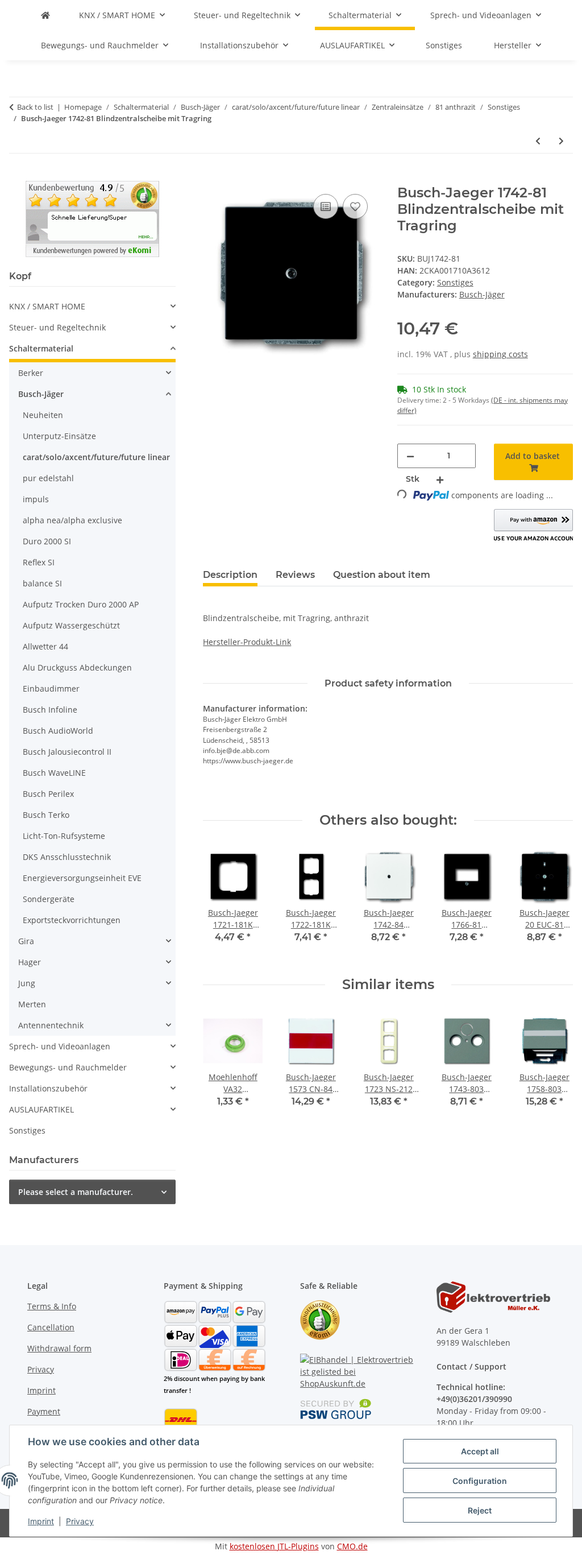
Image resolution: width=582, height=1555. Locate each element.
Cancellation (50, 1327)
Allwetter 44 (45, 646)
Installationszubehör (48, 1088)
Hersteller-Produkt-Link (247, 641)
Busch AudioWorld (58, 730)
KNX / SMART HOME (47, 306)
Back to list (35, 107)
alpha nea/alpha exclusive (72, 520)
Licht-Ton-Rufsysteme (64, 835)
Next (554, 902)
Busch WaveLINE (54, 772)
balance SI (42, 583)
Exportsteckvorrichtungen (71, 920)
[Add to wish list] (355, 206)
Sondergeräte (48, 899)
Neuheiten (43, 415)
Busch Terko (46, 814)
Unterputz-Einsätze (59, 436)
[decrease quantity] (410, 456)
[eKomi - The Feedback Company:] (320, 1319)
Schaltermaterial (41, 348)
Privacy (80, 1521)
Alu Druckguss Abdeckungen (77, 667)
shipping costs (500, 354)
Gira (26, 941)
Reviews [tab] (295, 574)
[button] (533, 526)
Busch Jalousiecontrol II (67, 751)
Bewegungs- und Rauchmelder (68, 1067)
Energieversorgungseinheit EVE (82, 877)
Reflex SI (39, 562)
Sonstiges (455, 282)
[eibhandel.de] (45, 15)
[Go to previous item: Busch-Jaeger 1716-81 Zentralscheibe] (538, 141)
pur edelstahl (48, 478)
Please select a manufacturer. (75, 1191)
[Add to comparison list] (325, 206)
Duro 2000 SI (47, 541)
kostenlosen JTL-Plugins (274, 1546)
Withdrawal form (59, 1348)
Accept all (480, 1451)
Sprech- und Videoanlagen (59, 1046)
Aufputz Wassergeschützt (71, 625)
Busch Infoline (50, 709)
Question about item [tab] (381, 574)
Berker (30, 372)
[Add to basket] (212, 178)
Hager (29, 962)
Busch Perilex (48, 793)
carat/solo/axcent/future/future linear (96, 457)
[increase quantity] (439, 479)
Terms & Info (51, 1306)
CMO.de (352, 1546)
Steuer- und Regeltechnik (57, 327)
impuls (36, 499)
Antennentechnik (51, 1025)
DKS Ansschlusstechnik (67, 856)
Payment (43, 1411)
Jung (26, 983)
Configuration (479, 1481)
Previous (222, 902)
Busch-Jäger (41, 393)
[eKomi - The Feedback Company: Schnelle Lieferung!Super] (92, 218)
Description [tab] (230, 574)
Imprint (41, 1521)
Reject (480, 1510)
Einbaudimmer (51, 688)
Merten (32, 1004)
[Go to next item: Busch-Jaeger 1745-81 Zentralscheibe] (561, 141)
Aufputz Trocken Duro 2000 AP (81, 604)
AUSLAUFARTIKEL (41, 1109)
